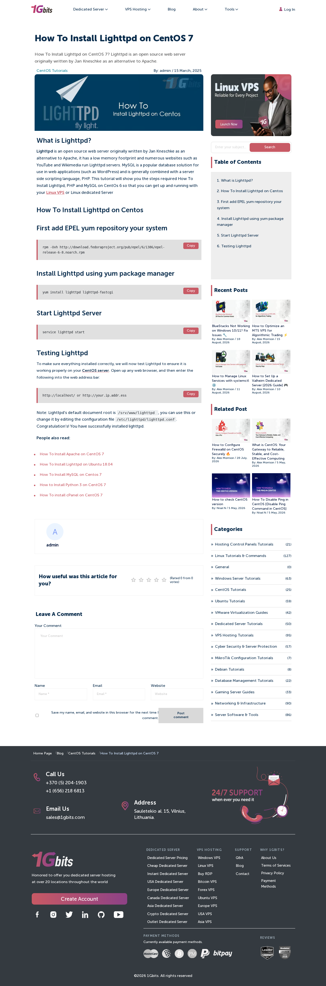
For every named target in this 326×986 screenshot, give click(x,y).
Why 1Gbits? (272, 850)
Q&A (239, 858)
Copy (191, 245)
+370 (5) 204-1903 (66, 783)
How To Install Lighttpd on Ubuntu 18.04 (76, 464)
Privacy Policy (272, 873)
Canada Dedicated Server (168, 898)
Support (243, 850)
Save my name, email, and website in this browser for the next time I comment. (104, 715)
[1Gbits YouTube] (122, 914)
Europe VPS (207, 906)
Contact (242, 874)
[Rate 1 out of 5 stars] (133, 580)
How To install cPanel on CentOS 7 (71, 495)
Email (97, 686)
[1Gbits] (41, 9)
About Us (268, 858)
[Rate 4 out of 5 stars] (156, 580)
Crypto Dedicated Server (167, 914)
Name (40, 686)
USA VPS (205, 914)
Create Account (79, 899)
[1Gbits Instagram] (57, 914)
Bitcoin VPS (207, 882)
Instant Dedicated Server (167, 874)
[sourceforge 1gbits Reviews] (269, 953)
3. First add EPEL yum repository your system (249, 205)
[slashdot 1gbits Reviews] (286, 953)
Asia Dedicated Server (165, 906)
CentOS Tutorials (52, 71)
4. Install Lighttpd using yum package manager (250, 222)
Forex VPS (206, 890)
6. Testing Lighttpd (234, 246)
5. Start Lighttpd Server (238, 235)
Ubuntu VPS (207, 898)
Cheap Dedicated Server (167, 866)
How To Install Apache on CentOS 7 (72, 454)
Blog (172, 9)
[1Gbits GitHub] (105, 914)
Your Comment (48, 626)
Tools (230, 9)
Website (158, 686)
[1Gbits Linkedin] (89, 914)
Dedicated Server (89, 9)
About (199, 9)
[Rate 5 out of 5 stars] (164, 580)
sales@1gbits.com (65, 817)
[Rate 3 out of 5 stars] (149, 580)
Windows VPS (209, 858)
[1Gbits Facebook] (41, 914)
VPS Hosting (136, 9)
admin (165, 71)
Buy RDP (205, 874)
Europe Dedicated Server (168, 890)
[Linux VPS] (251, 105)
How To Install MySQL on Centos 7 (71, 475)
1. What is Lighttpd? (235, 180)
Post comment (181, 715)
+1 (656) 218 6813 (65, 791)
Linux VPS (55, 193)
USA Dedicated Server (165, 882)
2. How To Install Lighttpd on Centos (250, 191)
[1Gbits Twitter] (73, 914)
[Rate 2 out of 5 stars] (141, 580)
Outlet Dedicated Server (167, 922)
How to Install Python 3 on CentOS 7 (73, 485)
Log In (289, 10)
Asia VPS (205, 922)
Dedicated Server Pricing (167, 858)
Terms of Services (276, 865)
